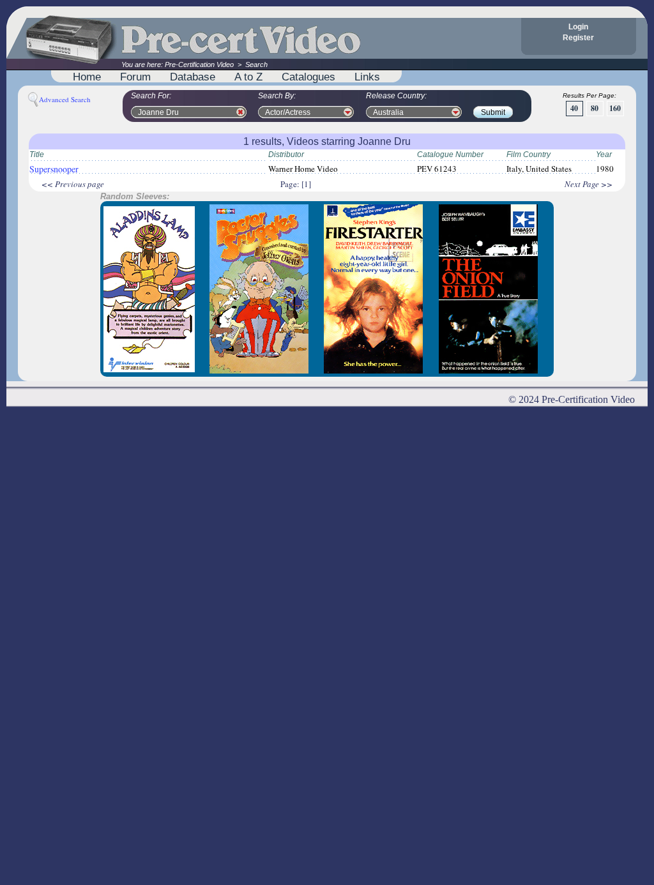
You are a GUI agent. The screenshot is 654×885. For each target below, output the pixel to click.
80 (594, 108)
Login (578, 26)
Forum (135, 76)
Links (367, 76)
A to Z (248, 76)
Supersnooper (54, 169)
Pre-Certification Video (199, 64)
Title (36, 154)
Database (192, 76)
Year (604, 154)
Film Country (528, 154)
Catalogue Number (450, 154)
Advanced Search (65, 99)
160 (615, 108)
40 (574, 108)
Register (578, 37)
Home (87, 76)
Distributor (286, 154)
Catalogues (308, 76)
